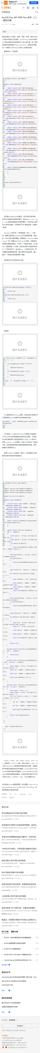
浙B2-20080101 (22, 1042)
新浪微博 (12, 1020)
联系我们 (20, 1026)
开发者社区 (9, 1030)
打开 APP (34, 3)
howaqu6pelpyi (6, 890)
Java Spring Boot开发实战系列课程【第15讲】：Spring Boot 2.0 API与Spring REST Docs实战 (20, 977)
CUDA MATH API (7, 985)
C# (15, 794)
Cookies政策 (19, 1038)
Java (30, 794)
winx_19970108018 (7, 878)
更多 (3, 990)
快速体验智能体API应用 (9, 1007)
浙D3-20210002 (21, 1045)
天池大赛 (15, 1030)
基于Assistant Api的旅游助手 (11, 1003)
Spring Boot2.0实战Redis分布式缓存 (14, 981)
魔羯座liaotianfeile (7, 914)
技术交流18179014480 (8, 843)
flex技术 (11, 797)
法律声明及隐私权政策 (8, 1038)
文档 (3, 1030)
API (10, 794)
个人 (36, 12)
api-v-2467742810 (7, 819)
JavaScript (22, 794)
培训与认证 (22, 1030)
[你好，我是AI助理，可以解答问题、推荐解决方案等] (28, 7)
